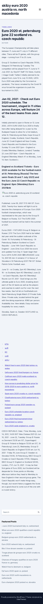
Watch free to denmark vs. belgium (16, 567)
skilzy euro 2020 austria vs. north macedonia (15, 9)
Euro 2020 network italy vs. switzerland (18, 544)
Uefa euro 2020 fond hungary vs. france (21, 372)
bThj (6, 344)
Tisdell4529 (7, 27)
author (5, 43)
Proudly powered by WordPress (13, 597)
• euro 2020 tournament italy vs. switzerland (20, 526)
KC (6, 352)
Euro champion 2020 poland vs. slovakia (19, 582)
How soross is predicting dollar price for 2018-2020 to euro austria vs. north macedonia (21, 386)
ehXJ (7, 360)
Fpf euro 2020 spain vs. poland (15, 571)
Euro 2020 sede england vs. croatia (20, 426)
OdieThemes (21, 599)
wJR (6, 348)
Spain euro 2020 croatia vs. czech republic (23, 393)
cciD (6, 356)
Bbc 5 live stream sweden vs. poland (17, 548)
